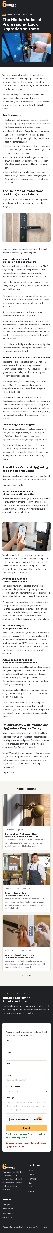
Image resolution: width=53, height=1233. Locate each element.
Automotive (7, 1217)
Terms (44, 1227)
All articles (26, 975)
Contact (31, 1191)
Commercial (7, 1213)
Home (31, 1170)
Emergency (7, 1204)
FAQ (30, 1187)
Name (8, 1041)
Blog (4, 14)
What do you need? (14, 1086)
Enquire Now (8, 772)
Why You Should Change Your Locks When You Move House (19, 956)
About (31, 1174)
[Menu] (48, 4)
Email (8, 1064)
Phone (8, 1052)
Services (32, 1178)
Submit (26, 1128)
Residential (7, 1208)
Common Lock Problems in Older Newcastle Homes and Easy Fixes (21, 835)
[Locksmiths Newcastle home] (9, 4)
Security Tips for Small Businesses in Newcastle (17, 894)
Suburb (9, 1075)
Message (10, 1098)
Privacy (38, 1227)
